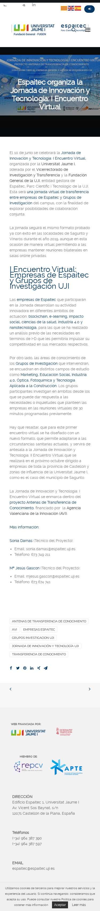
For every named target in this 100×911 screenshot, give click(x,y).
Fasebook (14, 4)
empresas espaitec (39, 629)
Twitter (5, 4)
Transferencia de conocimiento (39, 654)
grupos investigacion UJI (33, 638)
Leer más (79, 905)
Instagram (24, 4)
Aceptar (60, 905)
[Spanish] (78, 8)
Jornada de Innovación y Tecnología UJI (45, 646)
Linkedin (33, 4)
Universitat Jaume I (58, 164)
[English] (71, 8)
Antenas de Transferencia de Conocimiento (49, 621)
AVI (14, 629)
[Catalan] (64, 8)
